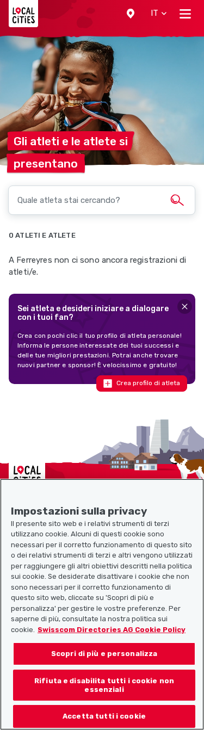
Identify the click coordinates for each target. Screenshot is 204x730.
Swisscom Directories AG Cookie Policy (112, 630)
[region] (102, 604)
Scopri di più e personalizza (104, 653)
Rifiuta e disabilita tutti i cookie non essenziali (104, 685)
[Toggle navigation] (185, 13)
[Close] (184, 306)
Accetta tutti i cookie (104, 716)
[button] (130, 13)
